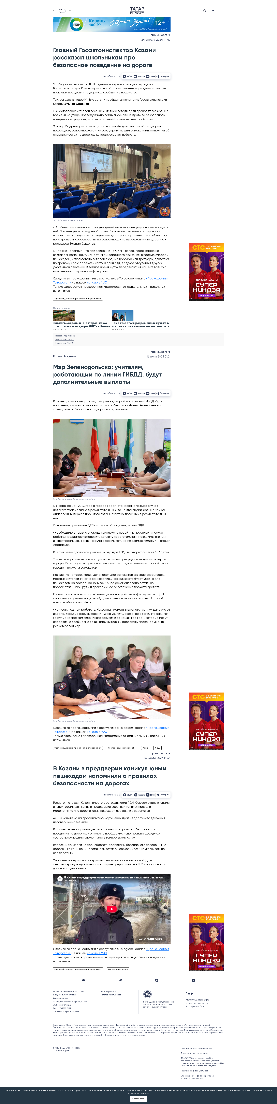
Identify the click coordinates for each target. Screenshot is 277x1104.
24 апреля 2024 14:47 (156, 39)
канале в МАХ (97, 282)
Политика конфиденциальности (195, 1071)
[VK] (83, 980)
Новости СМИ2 (64, 339)
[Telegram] (120, 980)
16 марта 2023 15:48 (157, 758)
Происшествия (161, 35)
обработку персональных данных (206, 1090)
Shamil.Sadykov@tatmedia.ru (193, 1079)
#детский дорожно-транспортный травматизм (77, 299)
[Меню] (221, 10)
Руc (55, 11)
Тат (69, 11)
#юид (145, 748)
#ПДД (157, 748)
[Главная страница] (137, 10)
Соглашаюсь (138, 1099)
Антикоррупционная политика (194, 1053)
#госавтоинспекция (118, 969)
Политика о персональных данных (196, 1048)
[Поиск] (204, 10)
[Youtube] (193, 980)
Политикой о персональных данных (241, 1090)
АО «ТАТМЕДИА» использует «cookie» (197, 1058)
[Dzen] (157, 980)
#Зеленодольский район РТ (122, 748)
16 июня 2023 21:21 (159, 356)
